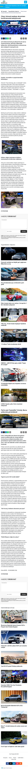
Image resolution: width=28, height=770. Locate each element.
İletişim (14, 757)
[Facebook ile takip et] (7, 763)
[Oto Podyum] (4, 2)
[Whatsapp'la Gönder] (8, 38)
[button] (21, 38)
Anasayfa (5, 11)
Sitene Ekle (13, 759)
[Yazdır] (10, 38)
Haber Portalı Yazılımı (7, 768)
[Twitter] (4, 38)
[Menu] (25, 2)
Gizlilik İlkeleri (20, 757)
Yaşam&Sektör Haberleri (13, 11)
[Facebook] (2, 38)
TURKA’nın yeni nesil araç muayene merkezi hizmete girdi (15, 6)
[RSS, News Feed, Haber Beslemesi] (20, 763)
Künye (10, 757)
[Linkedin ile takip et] (14, 763)
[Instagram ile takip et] (17, 763)
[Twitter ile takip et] (10, 763)
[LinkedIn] (6, 38)
